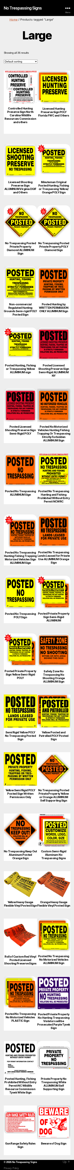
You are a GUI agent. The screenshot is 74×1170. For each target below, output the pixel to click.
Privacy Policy (11, 1168)
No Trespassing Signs (23, 8)
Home (13, 19)
